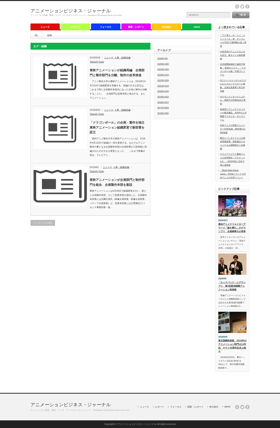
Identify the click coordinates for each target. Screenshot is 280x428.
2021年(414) (163, 86)
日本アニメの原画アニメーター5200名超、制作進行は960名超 (233, 128)
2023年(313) (163, 75)
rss (237, 6)
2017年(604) (163, 108)
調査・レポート (136, 27)
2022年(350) (163, 80)
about (197, 27)
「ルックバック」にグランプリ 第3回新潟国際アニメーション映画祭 (232, 286)
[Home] (36, 35)
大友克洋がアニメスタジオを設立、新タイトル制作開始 (232, 55)
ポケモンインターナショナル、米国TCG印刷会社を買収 (233, 100)
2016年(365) (163, 113)
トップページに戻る (42, 223)
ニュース (45, 27)
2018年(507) (163, 102)
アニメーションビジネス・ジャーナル (70, 10)
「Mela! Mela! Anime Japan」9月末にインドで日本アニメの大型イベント (233, 173)
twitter (242, 6)
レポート (75, 27)
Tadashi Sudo (97, 62)
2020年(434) (163, 91)
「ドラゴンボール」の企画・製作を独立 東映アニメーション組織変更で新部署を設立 (118, 127)
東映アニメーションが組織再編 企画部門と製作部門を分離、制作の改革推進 (117, 73)
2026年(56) (162, 58)
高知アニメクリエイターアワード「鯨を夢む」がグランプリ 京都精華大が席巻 (232, 228)
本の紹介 (166, 27)
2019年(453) (163, 97)
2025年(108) (163, 64)
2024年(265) (163, 69)
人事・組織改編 (122, 57)
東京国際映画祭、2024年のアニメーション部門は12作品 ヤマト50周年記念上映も (232, 346)
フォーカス (105, 27)
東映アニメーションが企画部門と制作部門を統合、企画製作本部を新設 (117, 182)
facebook (247, 6)
